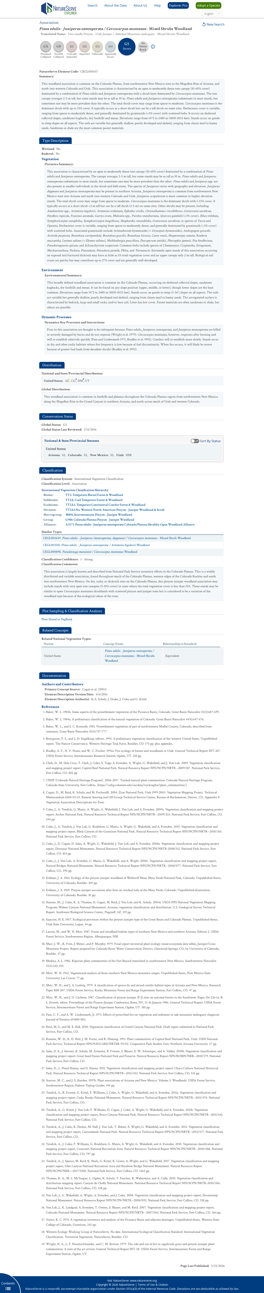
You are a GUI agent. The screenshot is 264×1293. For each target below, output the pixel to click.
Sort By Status (210, 441)
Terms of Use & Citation (153, 1284)
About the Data (115, 5)
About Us (140, 5)
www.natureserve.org (143, 1280)
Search (92, 5)
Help (157, 5)
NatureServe (127, 1284)
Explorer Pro (178, 5)
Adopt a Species (208, 5)
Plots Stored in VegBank (57, 619)
